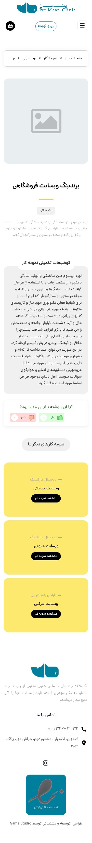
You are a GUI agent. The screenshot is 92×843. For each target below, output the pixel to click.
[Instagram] (46, 763)
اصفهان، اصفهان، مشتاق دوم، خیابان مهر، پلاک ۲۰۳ (42, 743)
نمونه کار (50, 58)
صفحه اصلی (74, 58)
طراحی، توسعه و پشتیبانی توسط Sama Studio (46, 824)
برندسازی (29, 58)
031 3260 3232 (63, 729)
